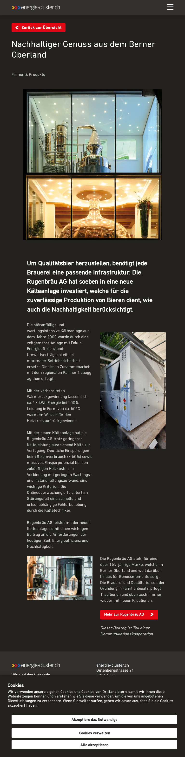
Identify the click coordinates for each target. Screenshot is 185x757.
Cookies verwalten (94, 733)
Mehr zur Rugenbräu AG (124, 615)
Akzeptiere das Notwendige (94, 720)
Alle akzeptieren (94, 745)
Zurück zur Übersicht (41, 28)
